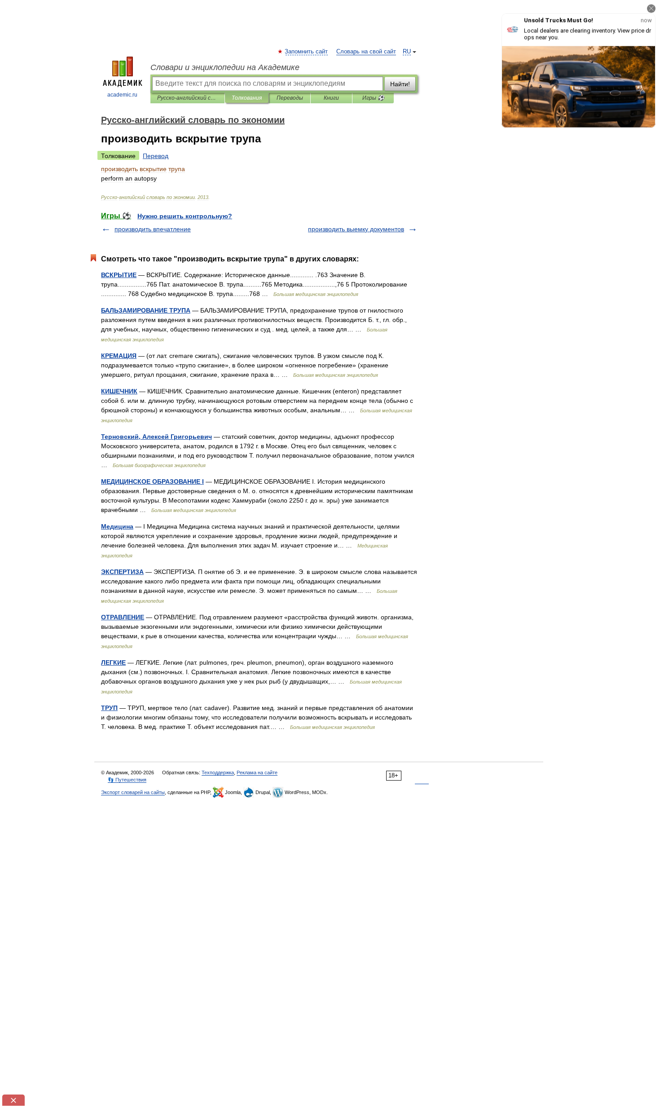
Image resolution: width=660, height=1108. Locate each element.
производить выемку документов (356, 229)
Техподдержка (218, 772)
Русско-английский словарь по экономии (187, 98)
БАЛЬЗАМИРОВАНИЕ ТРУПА (145, 310)
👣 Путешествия (127, 779)
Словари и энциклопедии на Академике (224, 67)
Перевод (155, 155)
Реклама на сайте (257, 772)
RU (407, 52)
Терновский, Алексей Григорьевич (156, 436)
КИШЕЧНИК (119, 391)
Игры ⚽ (373, 98)
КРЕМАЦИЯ (118, 355)
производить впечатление (152, 229)
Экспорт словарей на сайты (133, 792)
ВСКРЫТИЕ (118, 274)
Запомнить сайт (307, 52)
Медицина (117, 526)
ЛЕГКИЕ (113, 662)
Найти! (400, 84)
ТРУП (109, 707)
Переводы (290, 98)
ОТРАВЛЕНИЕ (122, 617)
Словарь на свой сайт (366, 52)
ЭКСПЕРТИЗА (122, 571)
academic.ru (122, 95)
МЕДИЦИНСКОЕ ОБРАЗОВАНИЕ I (152, 481)
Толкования (247, 98)
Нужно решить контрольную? (184, 216)
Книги (331, 98)
